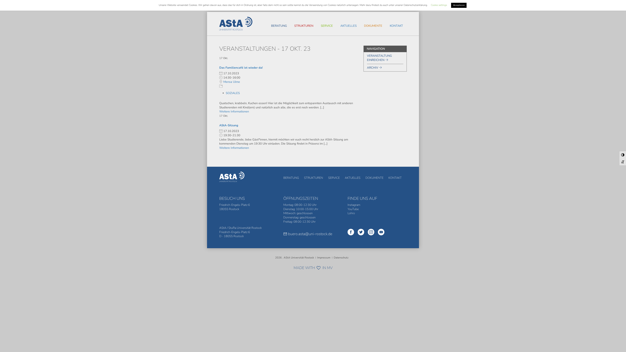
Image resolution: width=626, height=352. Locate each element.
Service (327, 26)
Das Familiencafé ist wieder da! (241, 68)
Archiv (372, 68)
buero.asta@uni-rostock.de (310, 234)
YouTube (353, 209)
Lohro (351, 213)
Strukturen (303, 26)
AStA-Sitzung (228, 125)
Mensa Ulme (231, 82)
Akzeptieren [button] (459, 5)
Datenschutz (341, 257)
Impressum (323, 257)
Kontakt (396, 26)
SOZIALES (233, 93)
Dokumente (373, 26)
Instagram (354, 205)
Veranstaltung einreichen (379, 58)
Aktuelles (348, 26)
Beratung (279, 26)
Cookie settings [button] (439, 5)
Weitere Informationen (234, 111)
